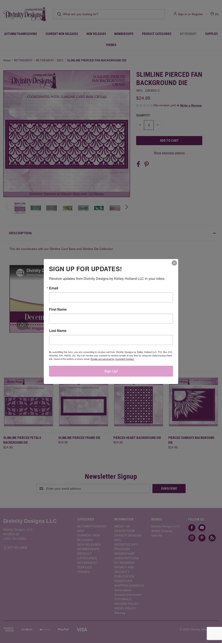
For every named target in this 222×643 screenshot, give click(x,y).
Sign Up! (111, 371)
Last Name (58, 330)
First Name (58, 309)
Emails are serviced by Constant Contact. (112, 359)
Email (53, 288)
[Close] (174, 263)
